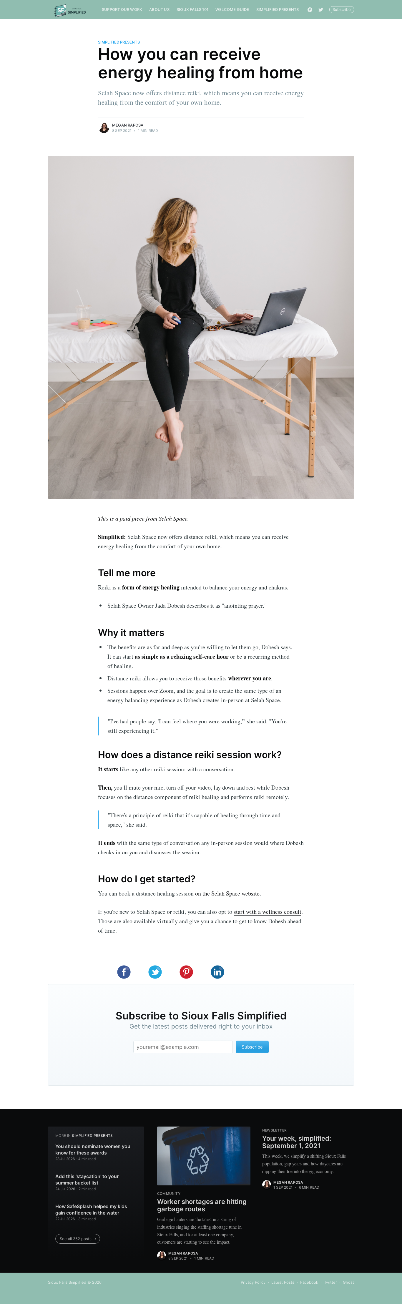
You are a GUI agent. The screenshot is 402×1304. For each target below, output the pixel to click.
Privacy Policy (253, 1282)
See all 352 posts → (78, 1238)
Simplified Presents (277, 9)
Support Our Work (122, 9)
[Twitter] (320, 9)
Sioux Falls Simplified (67, 1282)
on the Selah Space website (227, 893)
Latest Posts (282, 1282)
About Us (159, 9)
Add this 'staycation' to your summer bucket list (87, 1179)
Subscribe (342, 9)
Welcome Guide (232, 9)
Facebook (309, 1282)
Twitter (330, 1282)
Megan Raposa (127, 125)
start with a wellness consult (267, 912)
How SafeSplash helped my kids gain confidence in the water (91, 1209)
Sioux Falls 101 (192, 9)
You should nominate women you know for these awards (92, 1149)
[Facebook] (310, 9)
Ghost (348, 1282)
